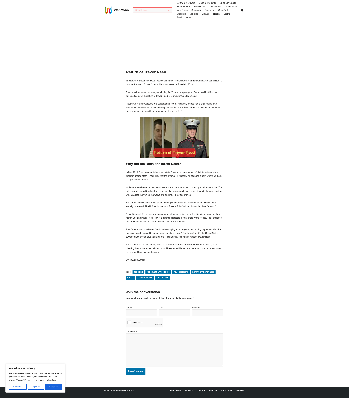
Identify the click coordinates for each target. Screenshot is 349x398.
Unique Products (228, 3)
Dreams (205, 14)
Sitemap (240, 390)
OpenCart (223, 10)
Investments (216, 6)
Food (179, 17)
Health (216, 14)
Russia (130, 278)
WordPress (182, 10)
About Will (226, 390)
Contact (201, 390)
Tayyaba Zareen (145, 278)
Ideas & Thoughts (207, 3)
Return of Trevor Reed (203, 272)
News (188, 17)
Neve (106, 390)
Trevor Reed (163, 278)
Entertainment (183, 6)
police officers (181, 272)
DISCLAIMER (175, 390)
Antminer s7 (231, 6)
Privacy (189, 390)
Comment (131, 331)
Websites (181, 14)
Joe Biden (138, 272)
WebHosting (200, 6)
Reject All (36, 387)
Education (209, 10)
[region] (35, 378)
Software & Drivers (186, 3)
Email (162, 307)
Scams (226, 14)
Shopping (196, 10)
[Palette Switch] (242, 10)
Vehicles (194, 14)
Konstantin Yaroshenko (158, 272)
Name (129, 307)
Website (196, 307)
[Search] (169, 10)
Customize (17, 387)
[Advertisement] (174, 41)
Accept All (53, 387)
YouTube (213, 390)
